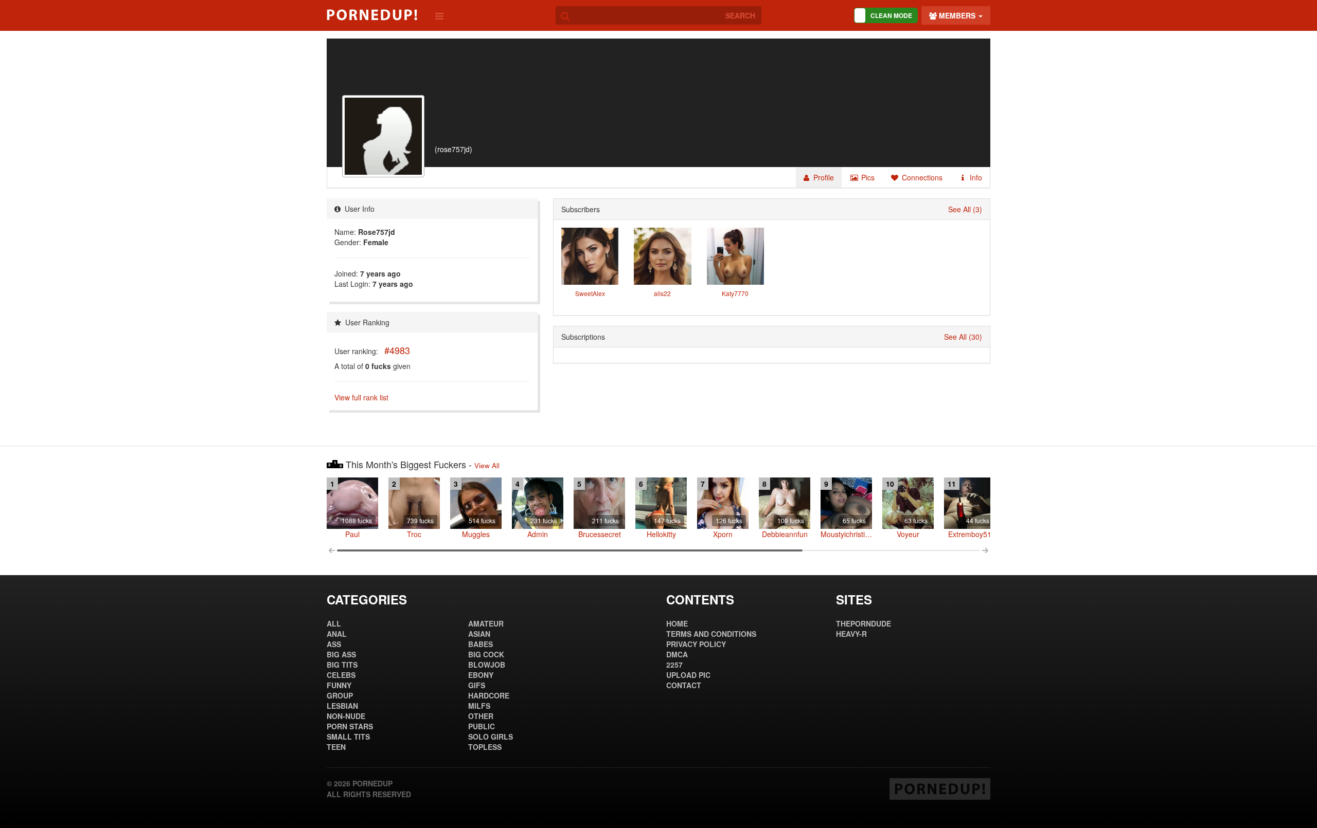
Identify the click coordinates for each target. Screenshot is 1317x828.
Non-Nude (346, 716)
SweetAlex (590, 293)
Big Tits (342, 664)
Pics (867, 177)
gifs (476, 685)
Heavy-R (851, 634)
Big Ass (341, 654)
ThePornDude (863, 623)
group (340, 695)
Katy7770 (735, 293)
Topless (485, 747)
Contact (683, 685)
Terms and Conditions (711, 634)
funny (339, 685)
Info (975, 177)
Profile (822, 177)
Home (677, 623)
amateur (486, 623)
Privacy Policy (696, 644)
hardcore (488, 695)
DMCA (677, 654)
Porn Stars (350, 726)
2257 (674, 664)
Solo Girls (490, 736)
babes (480, 644)
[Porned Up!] (372, 15)
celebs (341, 675)
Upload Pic (688, 675)
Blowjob (486, 664)
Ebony (480, 675)
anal (337, 634)
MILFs (479, 706)
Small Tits (348, 736)
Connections (921, 177)
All (334, 623)
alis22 (662, 293)
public (481, 726)
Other (480, 716)
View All (487, 465)
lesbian (342, 706)
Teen (336, 747)
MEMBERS (957, 15)
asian (479, 634)
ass (334, 644)
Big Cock (486, 654)
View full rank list (361, 397)
